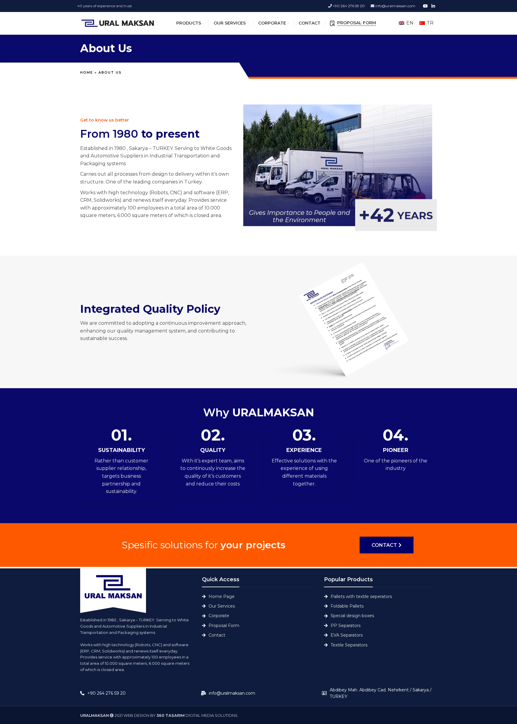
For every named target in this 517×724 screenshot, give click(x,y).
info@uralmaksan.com (394, 6)
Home (86, 72)
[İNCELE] (349, 322)
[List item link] (258, 596)
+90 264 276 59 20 (348, 6)
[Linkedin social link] (433, 6)
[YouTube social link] (425, 6)
